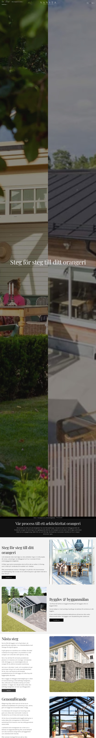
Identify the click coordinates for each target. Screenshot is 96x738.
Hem (35, 517)
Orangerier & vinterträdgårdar (46, 517)
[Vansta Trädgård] (48, 3)
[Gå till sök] (87, 3)
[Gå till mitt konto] (90, 3)
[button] (87, 3)
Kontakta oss (9, 577)
